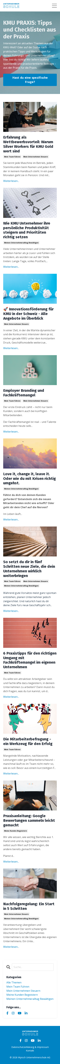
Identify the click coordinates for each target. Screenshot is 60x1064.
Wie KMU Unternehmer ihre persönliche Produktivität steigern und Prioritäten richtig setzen (26, 230)
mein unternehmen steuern (35, 157)
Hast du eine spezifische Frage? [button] (30, 80)
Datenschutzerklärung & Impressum (30, 1047)
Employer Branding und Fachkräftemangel (23, 392)
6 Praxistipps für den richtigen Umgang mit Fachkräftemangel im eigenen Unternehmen (29, 660)
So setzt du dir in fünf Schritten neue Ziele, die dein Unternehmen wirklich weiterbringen (29, 569)
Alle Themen (13, 982)
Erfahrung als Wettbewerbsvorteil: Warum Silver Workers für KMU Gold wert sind (28, 144)
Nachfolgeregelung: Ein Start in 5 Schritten (28, 906)
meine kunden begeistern (15, 831)
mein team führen (12, 157)
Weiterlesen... (11, 181)
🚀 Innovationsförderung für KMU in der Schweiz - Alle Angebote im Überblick (28, 314)
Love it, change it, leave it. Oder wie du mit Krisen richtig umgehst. (29, 478)
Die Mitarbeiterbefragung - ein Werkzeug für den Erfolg (27, 741)
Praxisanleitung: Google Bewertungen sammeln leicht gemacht (29, 820)
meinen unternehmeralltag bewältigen (21, 243)
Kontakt (30, 1050)
